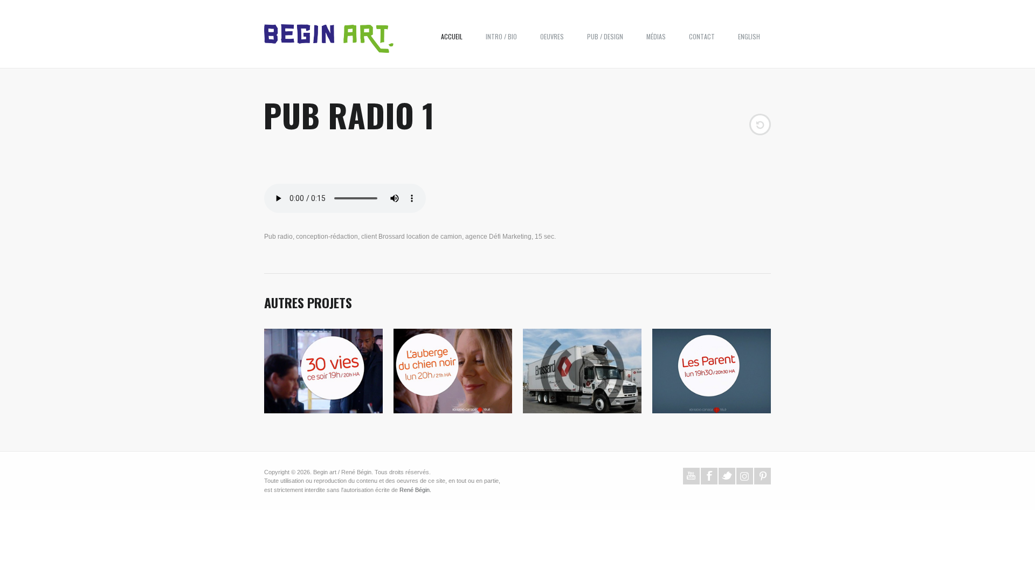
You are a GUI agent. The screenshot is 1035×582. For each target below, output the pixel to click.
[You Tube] (691, 476)
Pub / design (605, 36)
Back (760, 124)
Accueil (452, 36)
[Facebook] (709, 476)
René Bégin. (415, 490)
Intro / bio (501, 36)
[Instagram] (744, 476)
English (749, 36)
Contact (702, 36)
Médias (656, 36)
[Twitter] (727, 476)
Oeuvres (552, 36)
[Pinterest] (762, 476)
